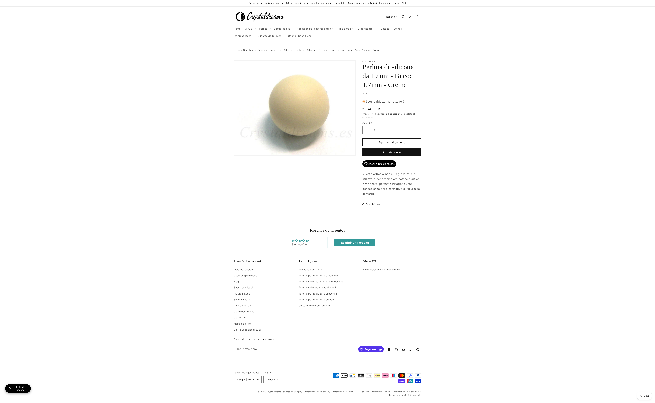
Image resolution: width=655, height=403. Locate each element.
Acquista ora (392, 152)
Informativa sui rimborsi (345, 391)
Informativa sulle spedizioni (407, 391)
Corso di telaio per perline (314, 305)
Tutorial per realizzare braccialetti (319, 275)
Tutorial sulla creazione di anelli (317, 287)
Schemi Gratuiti (243, 299)
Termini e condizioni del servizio (405, 395)
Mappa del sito (243, 323)
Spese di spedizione (391, 114)
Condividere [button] (373, 204)
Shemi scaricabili (244, 287)
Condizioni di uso (244, 311)
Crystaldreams (274, 391)
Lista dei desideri (244, 269)
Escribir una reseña (355, 242)
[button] (250, 28)
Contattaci (240, 317)
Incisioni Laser (242, 293)
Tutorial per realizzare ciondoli (317, 299)
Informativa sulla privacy (317, 391)
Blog (236, 281)
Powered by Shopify (292, 391)
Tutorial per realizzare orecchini (318, 293)
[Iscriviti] (291, 349)
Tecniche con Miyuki (311, 269)
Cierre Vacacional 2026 (248, 329)
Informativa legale (381, 391)
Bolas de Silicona (306, 50)
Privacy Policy (242, 305)
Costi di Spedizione (245, 275)
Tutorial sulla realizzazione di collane (321, 281)
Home (237, 50)
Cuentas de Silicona (255, 50)
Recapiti (365, 391)
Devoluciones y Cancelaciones (381, 269)
